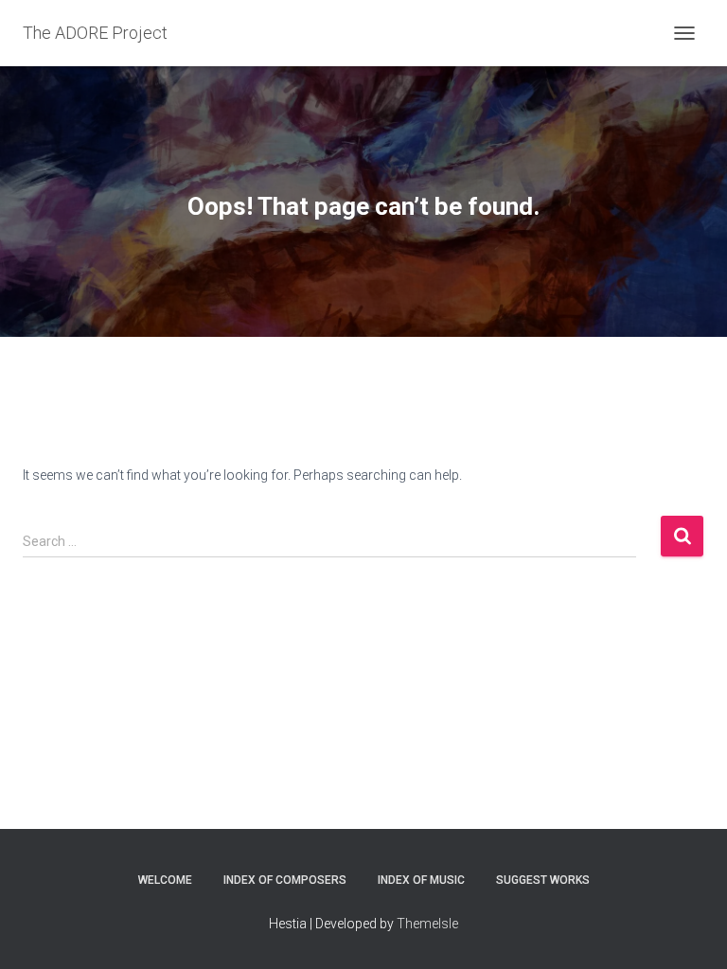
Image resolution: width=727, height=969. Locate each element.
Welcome (165, 880)
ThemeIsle (427, 923)
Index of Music (421, 880)
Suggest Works (543, 880)
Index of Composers (284, 880)
